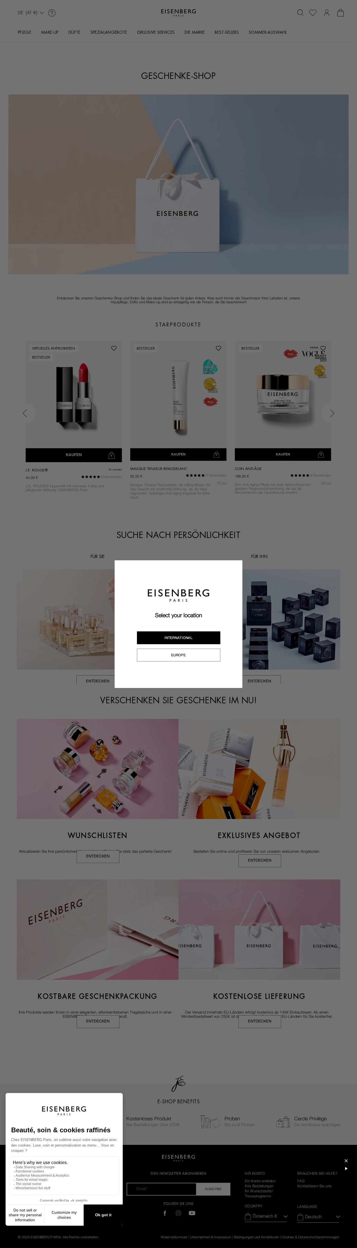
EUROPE (178, 655)
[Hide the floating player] (346, 1160)
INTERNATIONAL (178, 637)
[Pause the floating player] (346, 1168)
